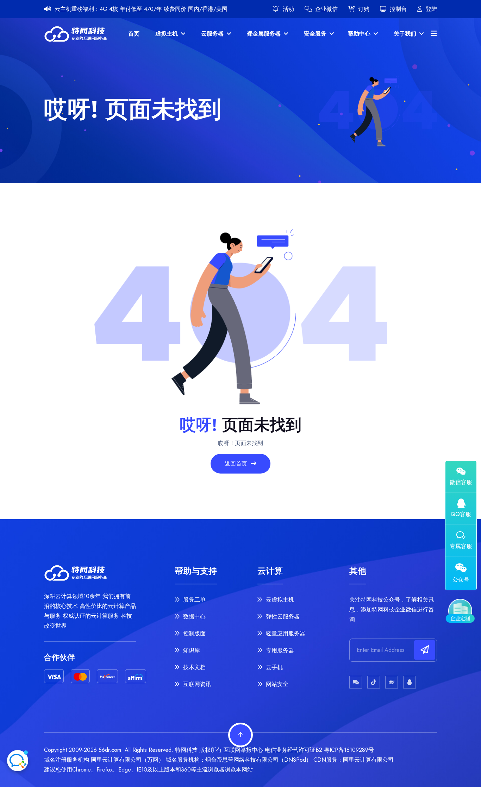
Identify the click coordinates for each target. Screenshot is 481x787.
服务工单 (193, 600)
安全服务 (316, 34)
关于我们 (406, 34)
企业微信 (326, 9)
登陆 (431, 9)
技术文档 (193, 667)
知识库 (190, 650)
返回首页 (237, 463)
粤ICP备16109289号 (349, 750)
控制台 (398, 9)
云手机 (273, 667)
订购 (363, 9)
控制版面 (193, 633)
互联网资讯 (196, 684)
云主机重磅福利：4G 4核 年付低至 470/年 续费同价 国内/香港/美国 (141, 9)
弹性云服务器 (282, 617)
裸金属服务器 (264, 34)
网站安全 (276, 684)
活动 (288, 9)
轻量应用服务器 (284, 633)
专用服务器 (279, 650)
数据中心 (193, 617)
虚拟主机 (167, 34)
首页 (133, 34)
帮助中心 (360, 34)
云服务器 (213, 34)
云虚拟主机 (279, 600)
